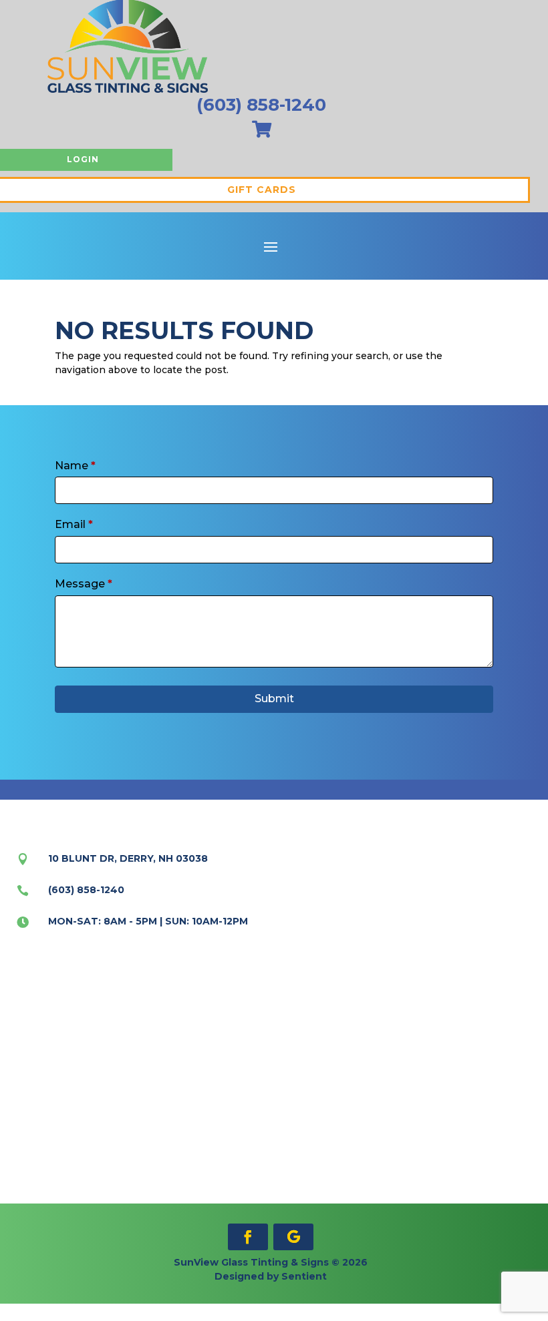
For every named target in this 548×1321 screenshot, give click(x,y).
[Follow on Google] (293, 1237)
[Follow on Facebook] (248, 1237)
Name (75, 465)
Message (83, 583)
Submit (274, 698)
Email (74, 524)
